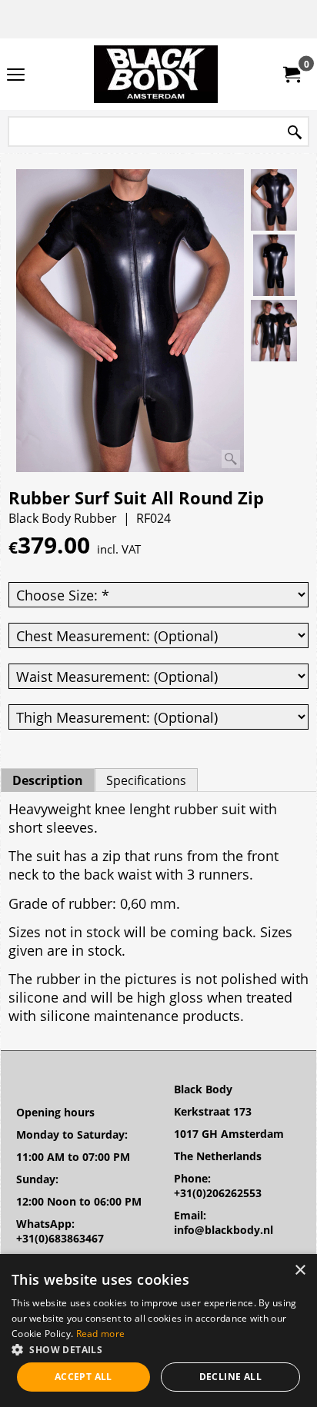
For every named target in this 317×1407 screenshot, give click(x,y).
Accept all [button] (83, 1376)
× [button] (299, 1270)
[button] (158, 1349)
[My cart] (290, 74)
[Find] (295, 132)
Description (47, 780)
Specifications (146, 780)
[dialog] (158, 1330)
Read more (100, 1333)
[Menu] (16, 75)
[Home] (155, 74)
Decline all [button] (230, 1376)
